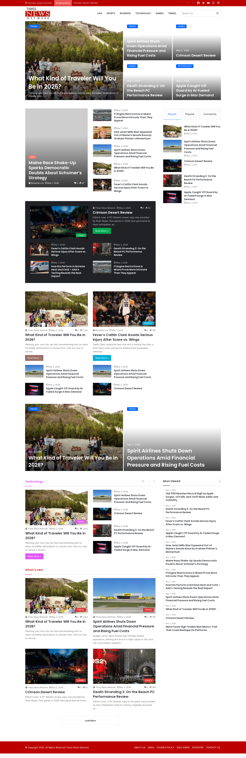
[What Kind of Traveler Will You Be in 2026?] (74, 60)
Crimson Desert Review (196, 55)
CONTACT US (213, 747)
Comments (209, 114)
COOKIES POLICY (165, 747)
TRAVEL (172, 13)
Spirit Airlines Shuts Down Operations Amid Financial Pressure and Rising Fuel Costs (147, 48)
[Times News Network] (37, 13)
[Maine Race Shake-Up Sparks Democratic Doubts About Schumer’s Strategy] (56, 147)
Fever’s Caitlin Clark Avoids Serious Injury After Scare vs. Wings (131, 188)
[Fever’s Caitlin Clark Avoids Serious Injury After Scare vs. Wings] (102, 185)
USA (99, 13)
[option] (123, 60)
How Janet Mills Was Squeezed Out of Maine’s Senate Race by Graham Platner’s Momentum (133, 135)
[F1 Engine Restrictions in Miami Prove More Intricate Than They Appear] (102, 114)
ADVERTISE (198, 747)
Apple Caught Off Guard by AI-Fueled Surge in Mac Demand (195, 90)
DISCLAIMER (183, 747)
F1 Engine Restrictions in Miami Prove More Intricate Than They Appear (133, 117)
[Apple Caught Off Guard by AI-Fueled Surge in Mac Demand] (197, 80)
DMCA (151, 747)
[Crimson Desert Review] (197, 40)
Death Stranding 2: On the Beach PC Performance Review (103, 3)
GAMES (159, 13)
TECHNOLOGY (143, 13)
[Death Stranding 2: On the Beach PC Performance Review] (148, 80)
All (143, 481)
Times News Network (105, 208)
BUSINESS (125, 13)
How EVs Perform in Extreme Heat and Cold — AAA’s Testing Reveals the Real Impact (68, 271)
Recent (172, 114)
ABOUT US (139, 747)
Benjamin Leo (37, 183)
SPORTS (111, 13)
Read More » (101, 230)
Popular (189, 114)
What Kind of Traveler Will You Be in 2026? (134, 169)
